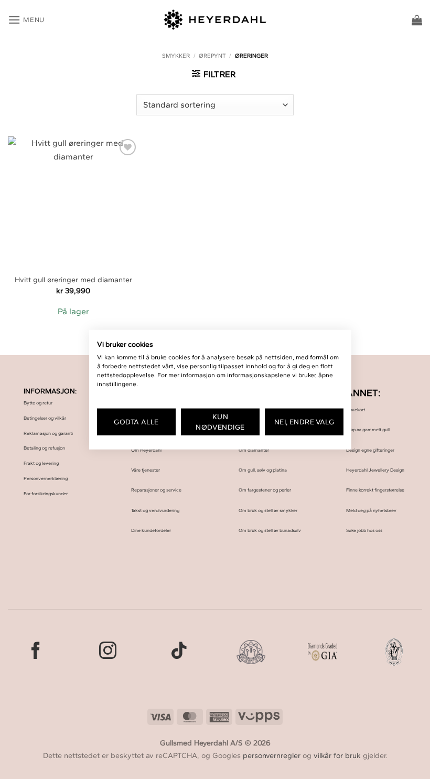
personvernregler (271, 755)
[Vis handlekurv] (417, 19)
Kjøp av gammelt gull (368, 429)
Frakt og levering (41, 463)
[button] (26, 20)
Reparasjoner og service (156, 490)
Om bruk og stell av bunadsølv (270, 530)
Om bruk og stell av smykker (268, 510)
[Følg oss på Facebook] (36, 651)
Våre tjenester (145, 470)
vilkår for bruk (337, 755)
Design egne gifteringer (370, 450)
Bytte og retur (38, 402)
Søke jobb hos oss (364, 530)
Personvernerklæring (46, 478)
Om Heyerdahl (146, 450)
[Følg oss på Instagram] (107, 651)
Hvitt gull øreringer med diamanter (73, 279)
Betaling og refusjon (44, 448)
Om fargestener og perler (265, 490)
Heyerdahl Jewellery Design (375, 470)
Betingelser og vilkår (45, 418)
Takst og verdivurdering (155, 510)
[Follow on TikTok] (179, 651)
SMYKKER (176, 55)
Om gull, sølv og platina (263, 470)
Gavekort (355, 409)
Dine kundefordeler (151, 530)
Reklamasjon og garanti (48, 433)
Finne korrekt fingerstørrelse (375, 490)
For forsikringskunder (46, 493)
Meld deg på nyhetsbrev (371, 510)
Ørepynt (212, 55)
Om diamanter (254, 450)
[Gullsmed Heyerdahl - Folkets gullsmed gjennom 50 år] (215, 20)
